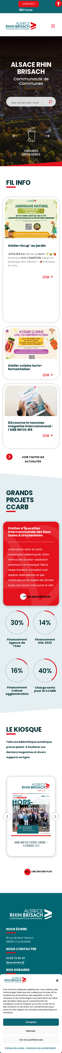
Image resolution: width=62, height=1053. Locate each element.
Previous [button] (15, 136)
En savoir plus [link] (38, 597)
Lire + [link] (48, 277)
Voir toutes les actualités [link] (33, 459)
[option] (31, 142)
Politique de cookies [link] (14, 1048)
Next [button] (47, 136)
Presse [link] (28, 10)
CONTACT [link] (28, 3)
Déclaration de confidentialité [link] (41, 1048)
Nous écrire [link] (13, 962)
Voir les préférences (31, 1039)
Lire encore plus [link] (41, 871)
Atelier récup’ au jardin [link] (27, 245)
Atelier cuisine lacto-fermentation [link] (25, 367)
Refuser (31, 1031)
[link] (58, 3)
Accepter (31, 1022)
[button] (57, 980)
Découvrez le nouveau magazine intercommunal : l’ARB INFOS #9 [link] (30, 426)
